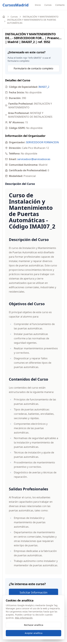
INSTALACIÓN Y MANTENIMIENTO (40, 16)
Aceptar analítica (33, 633)
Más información (24, 617)
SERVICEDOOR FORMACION (42, 142)
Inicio (38, 4)
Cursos (48, 4)
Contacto (60, 4)
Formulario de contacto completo (33, 68)
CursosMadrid (15, 4)
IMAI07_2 (43, 87)
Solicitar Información (33, 592)
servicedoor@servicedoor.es (33, 159)
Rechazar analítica (33, 624)
